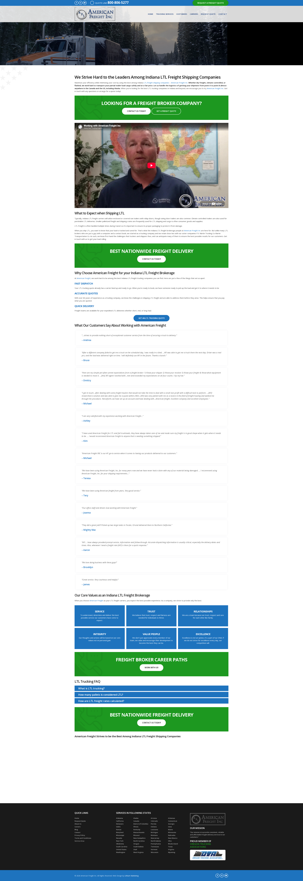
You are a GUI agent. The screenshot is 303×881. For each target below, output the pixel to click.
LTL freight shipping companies (156, 82)
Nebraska (171, 835)
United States (121, 849)
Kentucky (136, 829)
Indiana (154, 827)
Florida (153, 824)
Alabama (119, 818)
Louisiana (154, 829)
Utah (135, 849)
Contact (222, 14)
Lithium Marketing (131, 876)
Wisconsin (154, 852)
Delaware (119, 824)
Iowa (170, 827)
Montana (154, 835)
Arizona (154, 818)
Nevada (119, 838)
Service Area (79, 841)
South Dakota (138, 847)
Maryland (119, 832)
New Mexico (172, 838)
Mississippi (120, 835)
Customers (181, 14)
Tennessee (155, 847)
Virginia (171, 849)
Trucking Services (165, 14)
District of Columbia (140, 824)
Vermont (154, 849)
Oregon (136, 844)
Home (150, 14)
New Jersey (155, 838)
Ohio (170, 841)
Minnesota (172, 832)
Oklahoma (120, 844)
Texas (170, 847)
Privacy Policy (80, 835)
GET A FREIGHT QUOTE (166, 111)
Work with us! (151, 667)
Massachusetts (138, 832)
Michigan (154, 832)
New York (119, 841)
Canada (136, 821)
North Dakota (156, 841)
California (120, 821)
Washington (120, 852)
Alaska (135, 818)
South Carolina (121, 847)
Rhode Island (173, 844)
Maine (170, 829)
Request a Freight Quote (210, 3)
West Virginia (138, 852)
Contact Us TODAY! (136, 111)
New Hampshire (139, 838)
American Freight (84, 278)
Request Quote (208, 14)
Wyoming (171, 852)
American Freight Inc (192, 230)
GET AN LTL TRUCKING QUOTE (151, 318)
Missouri (136, 835)
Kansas (118, 829)
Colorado (154, 821)
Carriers (194, 14)
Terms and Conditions (83, 838)
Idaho (118, 827)
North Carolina (139, 841)
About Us (78, 824)
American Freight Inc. (179, 82)
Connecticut (172, 821)
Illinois (135, 827)
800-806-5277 (118, 2)
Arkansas (171, 818)
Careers (77, 827)
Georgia (171, 824)
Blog (76, 829)
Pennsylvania (156, 844)
